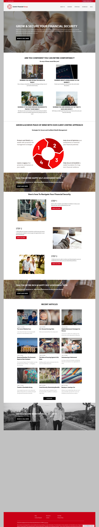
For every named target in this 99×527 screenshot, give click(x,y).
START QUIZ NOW (22, 186)
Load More (49, 398)
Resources (48, 515)
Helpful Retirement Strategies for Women (71, 330)
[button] (62, 6)
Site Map (59, 515)
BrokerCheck (46, 522)
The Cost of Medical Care (24, 329)
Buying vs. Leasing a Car (68, 387)
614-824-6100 (10, 1)
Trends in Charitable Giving (24, 387)
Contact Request (38, 517)
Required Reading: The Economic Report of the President (26, 358)
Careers (47, 517)
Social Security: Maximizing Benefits (49, 387)
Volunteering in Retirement (69, 357)
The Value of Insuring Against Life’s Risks (49, 358)
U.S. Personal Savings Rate (46, 329)
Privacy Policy (60, 517)
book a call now (23, 38)
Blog (36, 515)
